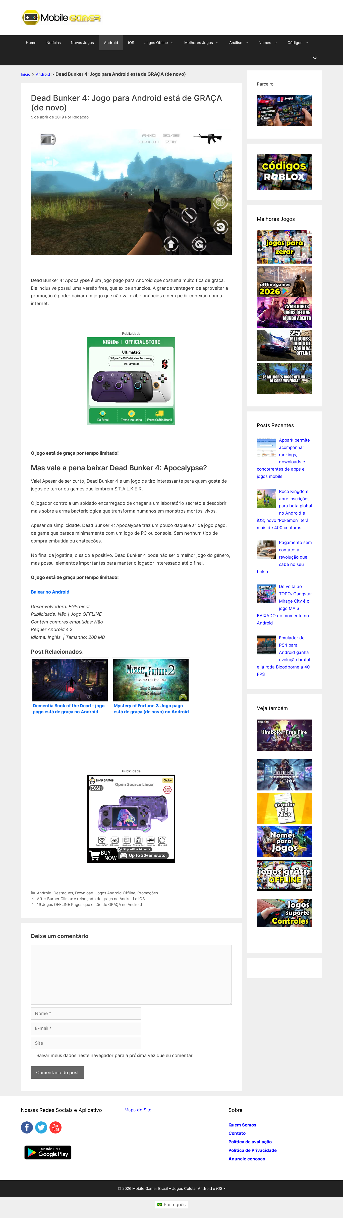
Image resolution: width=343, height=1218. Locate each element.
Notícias (53, 42)
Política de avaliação (250, 1141)
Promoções (147, 893)
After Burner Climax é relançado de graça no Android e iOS (91, 898)
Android (111, 42)
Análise (235, 42)
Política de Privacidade (252, 1150)
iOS (131, 42)
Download (84, 893)
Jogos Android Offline (115, 893)
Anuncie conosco (246, 1158)
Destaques (63, 893)
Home (31, 42)
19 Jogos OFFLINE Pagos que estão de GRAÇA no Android (89, 904)
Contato (237, 1133)
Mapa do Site (138, 1109)
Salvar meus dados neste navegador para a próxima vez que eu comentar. (115, 1055)
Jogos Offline (156, 42)
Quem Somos (242, 1124)
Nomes (265, 42)
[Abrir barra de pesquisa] (315, 57)
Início (25, 74)
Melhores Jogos (198, 42)
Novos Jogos (82, 42)
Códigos (295, 42)
